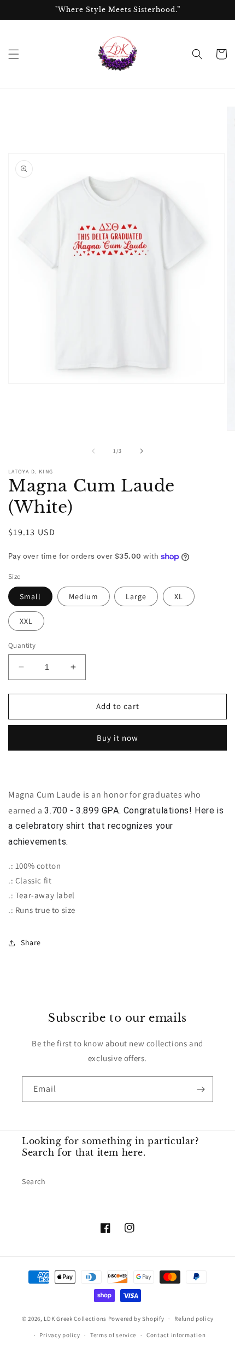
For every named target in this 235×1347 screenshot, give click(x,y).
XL (178, 596)
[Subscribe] (201, 1089)
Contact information (175, 1335)
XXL (26, 621)
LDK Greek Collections (75, 1318)
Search (34, 1181)
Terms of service (113, 1335)
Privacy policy (59, 1335)
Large (136, 596)
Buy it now (117, 738)
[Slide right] (142, 451)
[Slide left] (93, 451)
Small (30, 596)
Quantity (22, 645)
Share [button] (31, 942)
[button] (14, 54)
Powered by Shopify (136, 1318)
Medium (83, 596)
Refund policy (193, 1318)
